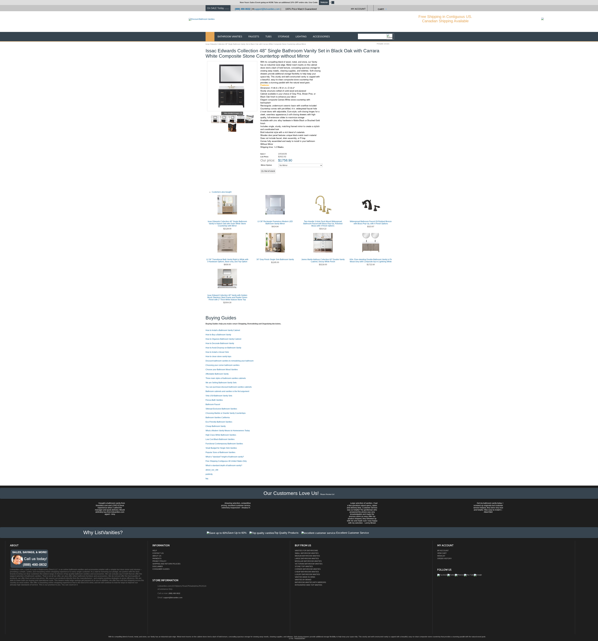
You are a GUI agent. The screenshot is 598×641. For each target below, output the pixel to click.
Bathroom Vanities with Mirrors (310, 582)
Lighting (301, 36)
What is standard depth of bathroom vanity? (224, 465)
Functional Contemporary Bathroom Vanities (224, 444)
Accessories (321, 36)
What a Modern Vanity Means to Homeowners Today (228, 431)
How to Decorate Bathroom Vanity (220, 343)
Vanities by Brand (303, 580)
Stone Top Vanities (304, 566)
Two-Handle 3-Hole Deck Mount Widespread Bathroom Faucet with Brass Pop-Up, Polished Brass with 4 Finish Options (322, 223)
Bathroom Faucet (213, 404)
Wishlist (441, 556)
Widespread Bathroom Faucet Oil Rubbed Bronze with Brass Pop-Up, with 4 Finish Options (371, 222)
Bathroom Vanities (230, 36)
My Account (443, 550)
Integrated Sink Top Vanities (308, 585)
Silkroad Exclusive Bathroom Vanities (221, 409)
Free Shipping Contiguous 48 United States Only (226, 461)
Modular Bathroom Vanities (308, 561)
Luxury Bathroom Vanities (307, 574)
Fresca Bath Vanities (214, 400)
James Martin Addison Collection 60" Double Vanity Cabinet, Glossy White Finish (323, 260)
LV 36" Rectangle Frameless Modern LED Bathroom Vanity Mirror (275, 222)
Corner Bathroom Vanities (307, 569)
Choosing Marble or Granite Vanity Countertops (226, 413)
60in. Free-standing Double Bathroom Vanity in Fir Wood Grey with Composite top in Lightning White (371, 260)
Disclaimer (157, 566)
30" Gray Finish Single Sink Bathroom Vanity (275, 259)
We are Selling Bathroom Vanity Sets (221, 383)
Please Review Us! (327, 494)
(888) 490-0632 (242, 9)
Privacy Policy (159, 561)
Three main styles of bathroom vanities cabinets (226, 378)
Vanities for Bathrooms (306, 550)
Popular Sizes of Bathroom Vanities (220, 452)
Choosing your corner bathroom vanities (223, 365)
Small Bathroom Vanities (306, 553)
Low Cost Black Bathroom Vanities (220, 439)
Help (154, 550)
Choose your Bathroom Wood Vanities (222, 369)
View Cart (442, 553)
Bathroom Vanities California (218, 417)
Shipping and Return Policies (166, 564)
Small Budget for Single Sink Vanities (221, 448)
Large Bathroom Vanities (307, 558)
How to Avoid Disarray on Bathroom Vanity (223, 348)
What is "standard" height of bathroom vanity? (225, 457)
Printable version (383, 44)
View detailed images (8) (233, 113)
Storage (283, 36)
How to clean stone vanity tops (218, 356)
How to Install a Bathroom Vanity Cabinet (223, 330)
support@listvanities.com (267, 9)
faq (207, 478)
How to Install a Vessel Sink (217, 352)
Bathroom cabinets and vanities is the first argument (227, 391)
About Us (156, 556)
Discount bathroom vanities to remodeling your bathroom (230, 361)
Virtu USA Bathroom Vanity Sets (219, 396)
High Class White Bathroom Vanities (221, 435)
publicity (209, 474)
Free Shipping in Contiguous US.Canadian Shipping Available (445, 18)
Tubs (268, 36)
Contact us (158, 553)
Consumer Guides (160, 569)
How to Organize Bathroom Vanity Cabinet (223, 339)
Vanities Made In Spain (305, 577)
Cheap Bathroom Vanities (307, 572)
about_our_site (212, 470)
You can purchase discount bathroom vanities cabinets (229, 387)
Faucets (253, 36)
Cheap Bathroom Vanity (216, 426)
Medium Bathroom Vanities (307, 556)
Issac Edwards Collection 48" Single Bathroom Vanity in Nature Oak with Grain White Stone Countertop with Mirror (227, 223)
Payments (156, 558)
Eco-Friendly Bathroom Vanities (219, 422)
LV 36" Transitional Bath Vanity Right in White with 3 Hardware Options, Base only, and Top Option (227, 260)
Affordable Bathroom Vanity (217, 374)
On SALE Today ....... (218, 8)
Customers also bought (221, 192)
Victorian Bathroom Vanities (308, 564)
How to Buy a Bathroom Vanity (218, 335)
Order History (444, 558)
